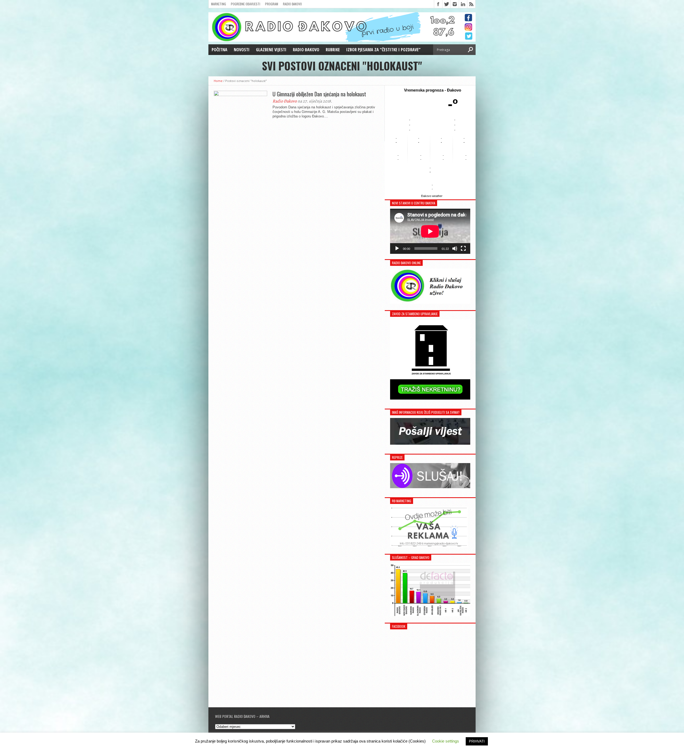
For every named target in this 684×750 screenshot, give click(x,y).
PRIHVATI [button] (477, 741)
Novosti (242, 50)
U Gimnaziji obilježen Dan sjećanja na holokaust (319, 94)
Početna (219, 50)
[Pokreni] (397, 248)
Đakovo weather (431, 196)
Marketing (218, 4)
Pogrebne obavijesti (245, 4)
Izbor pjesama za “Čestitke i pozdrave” (383, 50)
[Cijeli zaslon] (463, 248)
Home (218, 81)
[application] (430, 231)
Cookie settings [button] (445, 741)
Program (271, 4)
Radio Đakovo (292, 4)
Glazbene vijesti (271, 50)
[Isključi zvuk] (454, 248)
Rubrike (333, 50)
